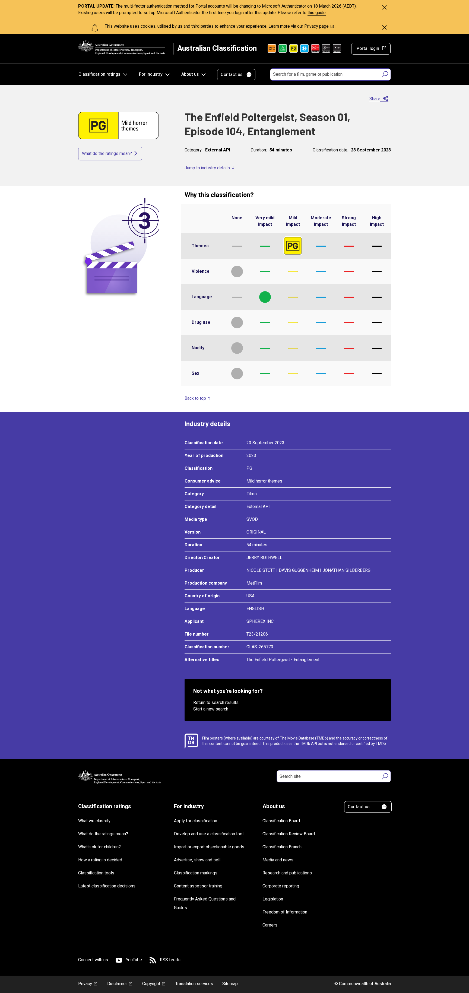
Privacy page (316, 26)
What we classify (94, 821)
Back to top (195, 398)
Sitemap (230, 984)
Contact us (231, 74)
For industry (151, 74)
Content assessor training (198, 886)
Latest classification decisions (106, 886)
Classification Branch (282, 847)
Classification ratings (99, 74)
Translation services (194, 984)
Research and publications (287, 873)
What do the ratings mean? (107, 153)
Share (374, 99)
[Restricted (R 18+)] (326, 48)
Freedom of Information (284, 912)
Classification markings (195, 873)
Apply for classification (195, 821)
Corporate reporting (280, 886)
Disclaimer (117, 984)
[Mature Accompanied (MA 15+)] (315, 48)
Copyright (151, 984)
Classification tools (96, 873)
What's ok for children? (99, 847)
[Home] (121, 47)
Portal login (368, 48)
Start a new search (210, 709)
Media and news (277, 860)
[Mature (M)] (304, 48)
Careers (269, 925)
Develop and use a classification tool (208, 834)
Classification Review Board (288, 834)
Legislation (272, 899)
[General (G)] (282, 48)
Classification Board (281, 821)
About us (190, 74)
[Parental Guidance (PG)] (293, 48)
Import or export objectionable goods (209, 847)
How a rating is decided (100, 860)
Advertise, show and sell (197, 860)
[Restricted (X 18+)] (337, 48)
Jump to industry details (207, 168)
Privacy (85, 984)
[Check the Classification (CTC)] (272, 48)
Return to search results (216, 702)
